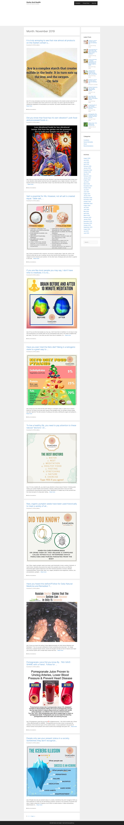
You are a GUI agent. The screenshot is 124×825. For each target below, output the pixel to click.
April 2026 (86, 164)
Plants (85, 144)
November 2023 (88, 186)
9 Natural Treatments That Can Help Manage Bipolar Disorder (92, 89)
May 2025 (86, 174)
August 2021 (87, 193)
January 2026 (87, 168)
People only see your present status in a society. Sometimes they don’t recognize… (48, 739)
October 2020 (87, 201)
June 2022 (86, 191)
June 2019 (86, 233)
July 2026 (86, 160)
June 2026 (86, 162)
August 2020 (87, 205)
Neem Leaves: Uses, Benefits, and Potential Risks (92, 124)
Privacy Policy (86, 3)
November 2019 (88, 223)
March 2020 (87, 215)
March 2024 (87, 184)
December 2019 (88, 221)
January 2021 (87, 195)
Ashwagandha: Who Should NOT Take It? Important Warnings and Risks (92, 115)
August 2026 (87, 158)
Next (33, 816)
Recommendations (32, 109)
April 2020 (86, 213)
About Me (94, 3)
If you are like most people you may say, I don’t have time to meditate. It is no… (49, 271)
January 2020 (87, 219)
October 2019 (87, 225)
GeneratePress (70, 823)
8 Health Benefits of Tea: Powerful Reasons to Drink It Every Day (92, 107)
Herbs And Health (33, 2)
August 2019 (87, 229)
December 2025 (88, 170)
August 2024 (87, 180)
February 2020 (87, 217)
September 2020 (88, 203)
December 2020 (88, 197)
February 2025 (87, 176)
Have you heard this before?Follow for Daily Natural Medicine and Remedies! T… (49, 585)
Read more (29, 106)
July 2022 (86, 189)
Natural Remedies (88, 142)
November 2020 (88, 199)
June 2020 (86, 209)
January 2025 (87, 178)
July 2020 (86, 207)
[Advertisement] (62, 16)
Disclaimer (77, 3)
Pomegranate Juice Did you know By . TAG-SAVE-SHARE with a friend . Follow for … (48, 663)
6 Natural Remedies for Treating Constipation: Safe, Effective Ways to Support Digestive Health (92, 62)
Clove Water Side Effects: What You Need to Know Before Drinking (92, 98)
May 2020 (86, 211)
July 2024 (86, 182)
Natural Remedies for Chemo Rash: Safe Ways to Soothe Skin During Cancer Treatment (92, 51)
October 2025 (87, 172)
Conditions (86, 140)
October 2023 (87, 187)
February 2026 (87, 166)
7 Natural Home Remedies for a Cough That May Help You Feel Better (92, 72)
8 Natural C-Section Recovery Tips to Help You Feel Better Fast (92, 42)
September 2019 (88, 227)
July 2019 (86, 231)
